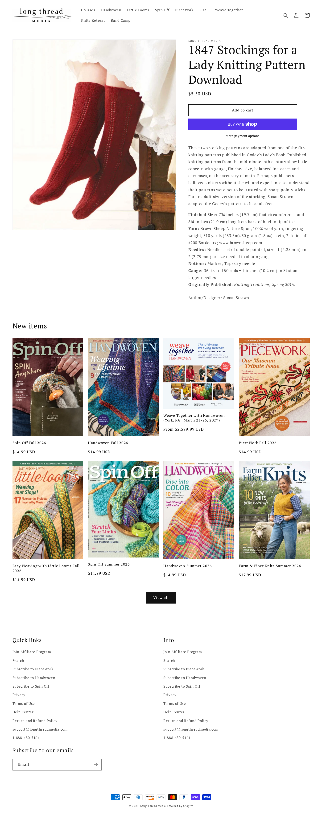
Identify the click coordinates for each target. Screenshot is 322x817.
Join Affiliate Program (31, 652)
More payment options (243, 136)
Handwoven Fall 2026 (108, 442)
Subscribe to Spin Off (30, 686)
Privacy (18, 695)
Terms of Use (23, 703)
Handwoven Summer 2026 (187, 565)
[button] (285, 15)
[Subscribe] (95, 764)
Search (18, 660)
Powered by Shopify (180, 806)
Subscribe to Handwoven (33, 678)
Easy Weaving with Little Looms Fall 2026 (46, 568)
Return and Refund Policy (35, 721)
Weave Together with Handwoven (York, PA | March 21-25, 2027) (194, 418)
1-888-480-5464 (26, 738)
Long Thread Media (153, 806)
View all (161, 597)
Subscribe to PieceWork (33, 669)
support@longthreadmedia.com (40, 729)
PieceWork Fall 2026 (258, 442)
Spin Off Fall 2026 (29, 442)
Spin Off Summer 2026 (109, 564)
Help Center (23, 712)
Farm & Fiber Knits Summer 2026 (270, 565)
